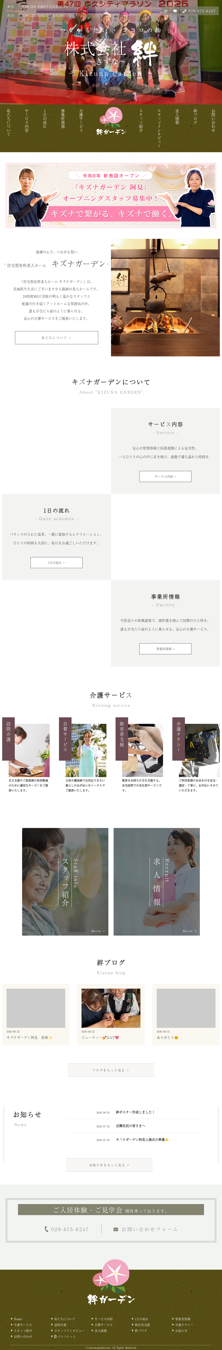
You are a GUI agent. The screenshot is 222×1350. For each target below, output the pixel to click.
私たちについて (8, 122)
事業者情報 (182, 1319)
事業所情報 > (165, 649)
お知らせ (181, 1330)
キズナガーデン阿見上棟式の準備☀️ (142, 1139)
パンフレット (66, 1336)
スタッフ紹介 (141, 120)
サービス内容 (26, 120)
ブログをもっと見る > (111, 1070)
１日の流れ (45, 118)
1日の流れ (142, 1319)
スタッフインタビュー (159, 128)
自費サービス (104, 1325)
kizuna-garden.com (100, 1348)
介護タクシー (184, 1325)
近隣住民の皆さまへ (130, 1125)
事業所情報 (63, 118)
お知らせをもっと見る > (109, 1165)
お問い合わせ (213, 120)
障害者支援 (142, 1325)
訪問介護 (60, 1325)
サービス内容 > (165, 476)
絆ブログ (195, 116)
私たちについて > (57, 337)
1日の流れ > (56, 562)
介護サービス (81, 120)
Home (18, 1319)
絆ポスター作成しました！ (135, 1112)
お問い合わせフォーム (150, 1229)
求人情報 (177, 116)
